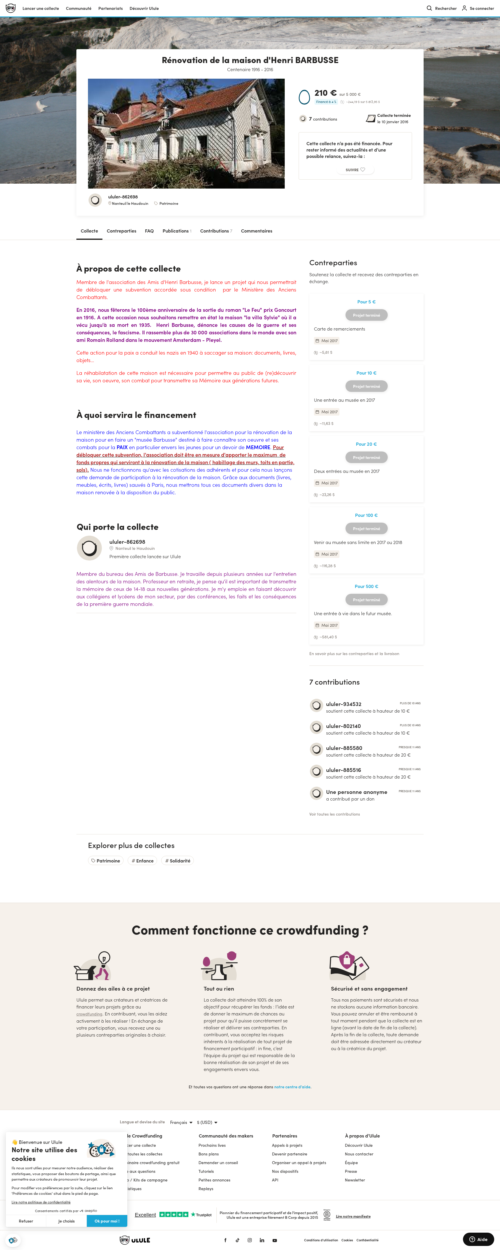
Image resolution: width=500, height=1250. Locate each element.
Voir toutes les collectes (141, 1154)
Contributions (216, 230)
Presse (351, 1171)
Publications (177, 230)
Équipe (351, 1162)
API (275, 1180)
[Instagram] (250, 1240)
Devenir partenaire (289, 1154)
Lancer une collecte (41, 8)
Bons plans (208, 1154)
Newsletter (355, 1180)
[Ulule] (163, 1240)
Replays (205, 1188)
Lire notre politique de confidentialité (41, 1202)
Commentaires (256, 230)
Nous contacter (359, 1154)
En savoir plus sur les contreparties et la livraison (354, 653)
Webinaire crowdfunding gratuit (150, 1162)
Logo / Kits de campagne (144, 1180)
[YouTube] (275, 1240)
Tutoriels (206, 1171)
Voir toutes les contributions (334, 814)
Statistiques (130, 1188)
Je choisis (66, 1221)
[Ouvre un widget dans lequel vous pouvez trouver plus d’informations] (478, 1240)
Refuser (26, 1221)
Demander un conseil (218, 1162)
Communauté (78, 8)
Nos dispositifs (285, 1171)
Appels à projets (287, 1145)
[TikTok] (238, 1240)
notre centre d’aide (292, 1086)
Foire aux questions (137, 1171)
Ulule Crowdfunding (141, 1135)
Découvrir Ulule (359, 1145)
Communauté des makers (226, 1135)
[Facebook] (225, 1240)
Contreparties (121, 230)
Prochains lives (212, 1145)
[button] (13, 1240)
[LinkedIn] (262, 1240)
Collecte (89, 230)
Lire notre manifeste (353, 1216)
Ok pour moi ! (107, 1221)
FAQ (149, 230)
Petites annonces (214, 1180)
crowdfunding (89, 1014)
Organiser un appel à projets (299, 1162)
